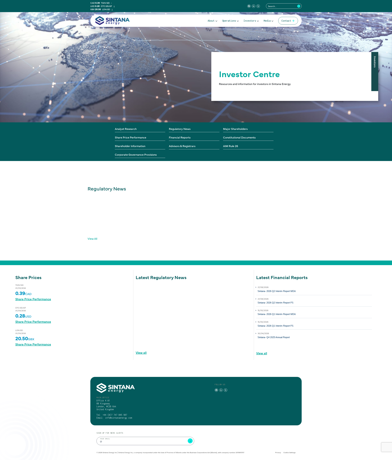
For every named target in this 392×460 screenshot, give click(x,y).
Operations (229, 20)
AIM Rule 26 (230, 146)
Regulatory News (179, 129)
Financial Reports (179, 137)
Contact (286, 20)
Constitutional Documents (239, 137)
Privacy (278, 452)
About (211, 20)
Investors (250, 20)
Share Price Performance (130, 137)
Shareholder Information (130, 146)
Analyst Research (126, 129)
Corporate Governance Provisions (136, 154)
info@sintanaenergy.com (118, 417)
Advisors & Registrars (182, 146)
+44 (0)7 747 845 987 (115, 415)
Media (267, 20)
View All (92, 238)
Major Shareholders (235, 129)
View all (141, 352)
